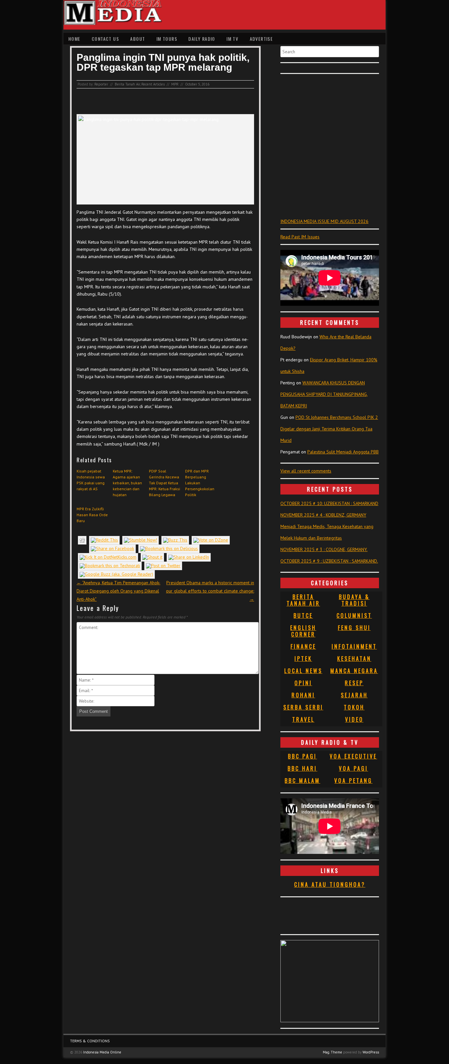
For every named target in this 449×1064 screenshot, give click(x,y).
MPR (174, 84)
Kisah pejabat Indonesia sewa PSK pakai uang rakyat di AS (91, 480)
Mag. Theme (332, 1052)
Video (354, 719)
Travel (303, 719)
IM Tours (166, 38)
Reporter (101, 84)
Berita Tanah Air (127, 84)
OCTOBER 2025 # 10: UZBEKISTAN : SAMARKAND (329, 503)
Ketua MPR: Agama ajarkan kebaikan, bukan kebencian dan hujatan (127, 483)
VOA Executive (353, 756)
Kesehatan (354, 659)
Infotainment (354, 646)
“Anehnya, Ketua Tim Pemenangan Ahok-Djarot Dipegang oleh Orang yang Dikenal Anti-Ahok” (118, 591)
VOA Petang (353, 781)
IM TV (232, 38)
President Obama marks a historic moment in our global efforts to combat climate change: (210, 591)
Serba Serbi (303, 707)
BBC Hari (302, 768)
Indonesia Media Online (102, 1052)
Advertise (261, 38)
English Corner (303, 631)
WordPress (371, 1052)
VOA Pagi (353, 768)
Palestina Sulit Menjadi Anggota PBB (343, 452)
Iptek (303, 659)
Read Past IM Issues (299, 237)
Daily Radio (201, 38)
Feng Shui (354, 628)
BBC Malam (302, 781)
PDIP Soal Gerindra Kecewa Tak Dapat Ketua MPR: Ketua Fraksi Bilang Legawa (164, 483)
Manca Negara (354, 671)
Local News (303, 671)
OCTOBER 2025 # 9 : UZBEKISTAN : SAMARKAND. (329, 561)
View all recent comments (305, 471)
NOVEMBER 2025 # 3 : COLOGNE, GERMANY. (323, 549)
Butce (303, 615)
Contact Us (105, 38)
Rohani (303, 695)
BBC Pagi (302, 756)
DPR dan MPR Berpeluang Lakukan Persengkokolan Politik (199, 483)
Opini (303, 683)
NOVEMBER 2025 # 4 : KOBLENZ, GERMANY (323, 515)
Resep (354, 683)
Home (74, 38)
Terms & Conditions (90, 1040)
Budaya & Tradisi (354, 600)
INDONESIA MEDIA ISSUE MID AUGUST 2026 (324, 221)
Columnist (354, 615)
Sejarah (354, 695)
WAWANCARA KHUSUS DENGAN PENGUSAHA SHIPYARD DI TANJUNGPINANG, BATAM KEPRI (324, 394)
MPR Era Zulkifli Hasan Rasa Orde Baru (92, 514)
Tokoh (354, 707)
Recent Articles (153, 84)
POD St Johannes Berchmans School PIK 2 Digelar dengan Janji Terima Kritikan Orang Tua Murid (329, 428)
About (137, 38)
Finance (303, 646)
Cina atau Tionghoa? (330, 884)
